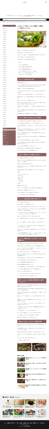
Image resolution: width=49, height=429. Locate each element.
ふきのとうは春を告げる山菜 (23, 64)
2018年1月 (4, 101)
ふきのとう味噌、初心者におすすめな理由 (25, 66)
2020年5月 (4, 43)
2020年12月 (5, 28)
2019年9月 (4, 60)
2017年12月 (5, 103)
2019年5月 (4, 67)
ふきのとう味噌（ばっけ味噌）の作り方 (24, 67)
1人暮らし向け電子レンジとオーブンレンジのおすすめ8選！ (8, 407)
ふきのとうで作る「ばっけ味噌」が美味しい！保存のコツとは (18, 21)
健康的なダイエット (35, 15)
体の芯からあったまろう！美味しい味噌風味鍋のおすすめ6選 (30, 407)
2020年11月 (5, 30)
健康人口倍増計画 (27, 426)
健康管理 (10, 15)
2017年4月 (4, 120)
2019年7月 (4, 62)
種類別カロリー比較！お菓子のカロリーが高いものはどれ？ (41, 407)
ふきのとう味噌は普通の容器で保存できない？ (25, 69)
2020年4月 (4, 45)
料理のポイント (14, 15)
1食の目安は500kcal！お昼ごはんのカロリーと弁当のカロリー (30, 416)
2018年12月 (5, 77)
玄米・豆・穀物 (19, 15)
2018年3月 (4, 97)
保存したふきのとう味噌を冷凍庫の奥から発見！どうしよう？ (27, 72)
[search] (45, 19)
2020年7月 (4, 39)
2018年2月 (4, 99)
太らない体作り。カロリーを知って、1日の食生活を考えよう (41, 416)
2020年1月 (4, 52)
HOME (7, 15)
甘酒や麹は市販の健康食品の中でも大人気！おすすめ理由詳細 (19, 407)
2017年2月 (4, 125)
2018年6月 (4, 90)
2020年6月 (4, 41)
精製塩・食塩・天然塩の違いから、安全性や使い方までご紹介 (36, 380)
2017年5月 (4, 118)
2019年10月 (5, 58)
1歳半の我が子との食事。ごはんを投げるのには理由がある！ (36, 364)
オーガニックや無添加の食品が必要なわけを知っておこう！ (19, 416)
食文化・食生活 (29, 15)
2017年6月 (4, 116)
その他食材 (24, 15)
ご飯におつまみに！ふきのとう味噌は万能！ (25, 74)
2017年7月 (4, 114)
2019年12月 (5, 54)
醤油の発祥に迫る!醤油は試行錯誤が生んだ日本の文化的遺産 (36, 386)
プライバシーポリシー (24, 424)
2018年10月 (5, 82)
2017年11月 (5, 105)
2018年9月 (4, 84)
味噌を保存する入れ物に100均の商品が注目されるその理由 (36, 375)
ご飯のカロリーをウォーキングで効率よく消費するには (8, 416)
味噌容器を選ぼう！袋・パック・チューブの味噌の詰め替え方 (36, 358)
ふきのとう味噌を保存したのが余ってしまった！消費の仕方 (27, 71)
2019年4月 (4, 69)
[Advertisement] (24, 9)
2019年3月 (4, 71)
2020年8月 (4, 37)
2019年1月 (4, 75)
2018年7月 (4, 88)
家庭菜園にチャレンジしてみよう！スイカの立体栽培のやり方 (36, 369)
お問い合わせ (40, 15)
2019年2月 (4, 73)
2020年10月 (5, 32)
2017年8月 (4, 112)
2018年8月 (4, 86)
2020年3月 (4, 47)
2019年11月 (5, 56)
